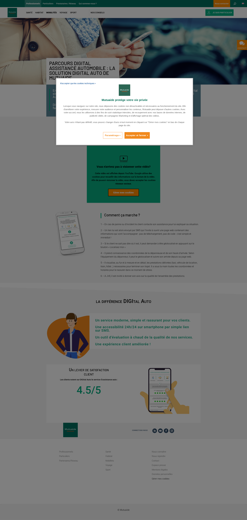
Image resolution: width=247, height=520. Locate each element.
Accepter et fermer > (137, 135)
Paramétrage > (113, 135)
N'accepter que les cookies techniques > (78, 83)
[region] (124, 111)
